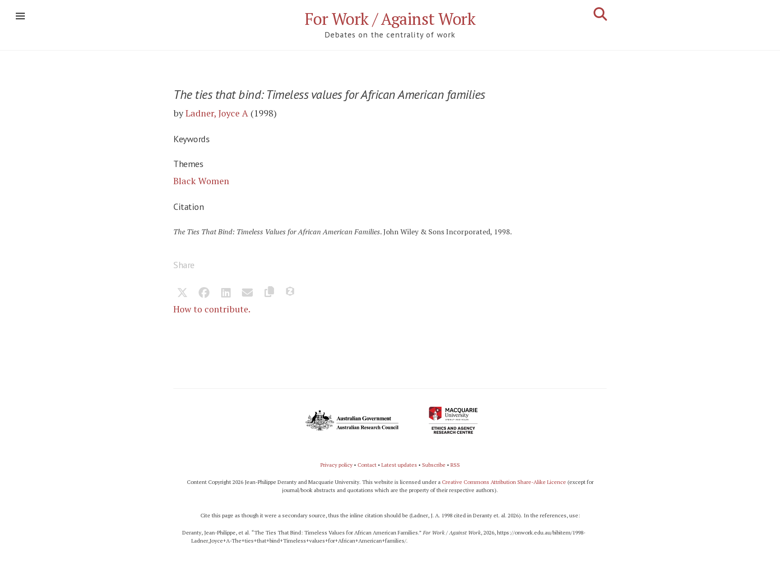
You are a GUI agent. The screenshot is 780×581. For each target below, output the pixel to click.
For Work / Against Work (390, 18)
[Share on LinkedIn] (226, 293)
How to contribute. (212, 309)
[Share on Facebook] (204, 293)
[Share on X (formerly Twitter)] (182, 293)
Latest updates (399, 464)
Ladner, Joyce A (217, 113)
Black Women (201, 181)
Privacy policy (336, 464)
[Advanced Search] (600, 14)
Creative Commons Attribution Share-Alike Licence (504, 482)
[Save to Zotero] (291, 293)
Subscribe (434, 464)
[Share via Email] (247, 293)
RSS (455, 464)
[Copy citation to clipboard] (269, 293)
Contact (367, 464)
